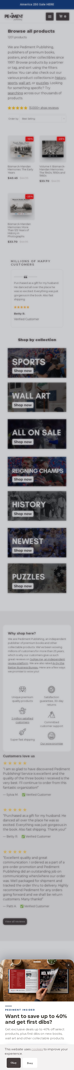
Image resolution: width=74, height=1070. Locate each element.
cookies (37, 1049)
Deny (30, 1063)
